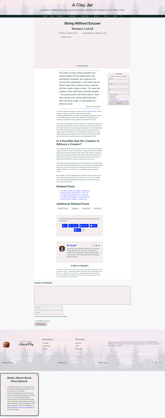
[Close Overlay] (36, 375)
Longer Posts (113, 96)
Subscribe (78, 343)
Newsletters (78, 349)
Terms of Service (103, 362)
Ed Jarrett (71, 245)
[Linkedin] (160, 362)
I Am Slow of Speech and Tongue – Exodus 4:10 (75, 191)
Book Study (84, 16)
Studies (96, 16)
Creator (93, 111)
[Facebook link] (93, 245)
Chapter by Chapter (114, 99)
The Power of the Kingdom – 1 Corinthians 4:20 (75, 197)
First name (111, 78)
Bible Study (63, 208)
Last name (111, 83)
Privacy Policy (62, 362)
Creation (86, 208)
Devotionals (72, 16)
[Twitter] (156, 362)
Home (45, 16)
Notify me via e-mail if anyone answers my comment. (51, 316)
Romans (75, 208)
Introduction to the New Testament (21, 407)
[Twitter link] (96, 245)
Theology (60, 16)
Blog (52, 16)
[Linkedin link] (99, 245)
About (106, 16)
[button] (121, 16)
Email (110, 89)
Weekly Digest (113, 97)
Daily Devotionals (113, 94)
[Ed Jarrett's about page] (62, 249)
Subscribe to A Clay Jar (42, 321)
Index (115, 16)
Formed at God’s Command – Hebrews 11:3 (74, 199)
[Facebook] (152, 362)
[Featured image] (82, 50)
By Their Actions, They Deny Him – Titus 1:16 (74, 193)
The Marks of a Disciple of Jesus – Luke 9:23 (74, 195)
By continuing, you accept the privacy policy (119, 100)
